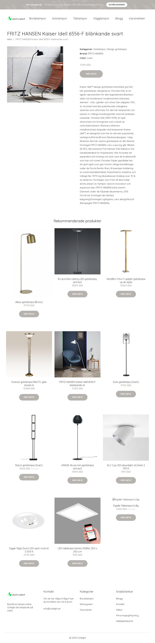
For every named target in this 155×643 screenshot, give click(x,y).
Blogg (119, 18)
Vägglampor (101, 18)
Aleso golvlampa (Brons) (29, 302)
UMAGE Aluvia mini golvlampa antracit (77, 467)
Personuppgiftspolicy (127, 615)
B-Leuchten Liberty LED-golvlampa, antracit (77, 280)
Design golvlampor (117, 49)
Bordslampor (37, 18)
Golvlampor (59, 18)
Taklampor (80, 18)
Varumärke (86, 609)
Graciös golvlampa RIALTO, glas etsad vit (29, 383)
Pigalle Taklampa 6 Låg (126, 505)
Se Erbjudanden (117, 4)
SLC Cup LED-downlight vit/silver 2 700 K (126, 467)
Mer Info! (91, 73)
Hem (9, 39)
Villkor (119, 609)
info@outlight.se (52, 608)
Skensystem (86, 604)
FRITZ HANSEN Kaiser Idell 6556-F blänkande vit (77, 383)
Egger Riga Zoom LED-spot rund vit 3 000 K (29, 550)
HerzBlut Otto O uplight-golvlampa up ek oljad (126, 280)
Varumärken (137, 18)
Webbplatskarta (124, 621)
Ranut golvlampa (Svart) (29, 465)
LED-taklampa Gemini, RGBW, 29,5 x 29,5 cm (77, 550)
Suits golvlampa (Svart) (126, 381)
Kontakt (120, 604)
